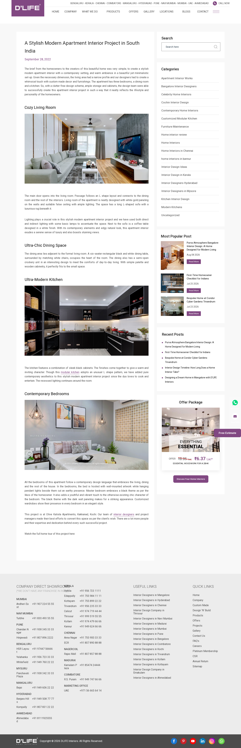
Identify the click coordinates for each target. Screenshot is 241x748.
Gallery (149, 11)
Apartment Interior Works (177, 78)
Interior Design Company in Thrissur (148, 612)
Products (113, 11)
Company (70, 11)
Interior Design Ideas (174, 166)
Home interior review (174, 134)
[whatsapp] (221, 741)
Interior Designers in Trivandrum (151, 654)
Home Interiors (170, 142)
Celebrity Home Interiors (176, 94)
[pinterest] (183, 741)
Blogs (186, 11)
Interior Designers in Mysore (178, 191)
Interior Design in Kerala (176, 175)
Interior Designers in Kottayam (150, 664)
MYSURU (21, 668)
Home (55, 11)
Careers (197, 646)
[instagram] (212, 741)
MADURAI (70, 660)
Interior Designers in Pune (148, 633)
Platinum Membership (205, 651)
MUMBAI (21, 599)
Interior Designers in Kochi (148, 649)
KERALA (69, 586)
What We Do (90, 11)
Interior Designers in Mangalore (151, 595)
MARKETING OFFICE (76, 685)
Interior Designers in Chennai (149, 605)
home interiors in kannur (176, 158)
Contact (203, 11)
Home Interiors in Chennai (177, 150)
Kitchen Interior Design (175, 199)
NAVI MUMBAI (24, 613)
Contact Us (199, 635)
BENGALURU (23, 644)
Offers (133, 11)
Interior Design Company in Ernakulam (148, 671)
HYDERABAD (23, 694)
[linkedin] (202, 741)
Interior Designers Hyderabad (179, 183)
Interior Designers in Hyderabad (151, 600)
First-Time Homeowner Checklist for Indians (188, 352)
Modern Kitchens (171, 207)
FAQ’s (196, 640)
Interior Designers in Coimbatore (152, 644)
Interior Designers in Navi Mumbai (152, 618)
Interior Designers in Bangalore (151, 639)
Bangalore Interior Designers (179, 86)
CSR (195, 656)
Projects (197, 625)
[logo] (27, 8)
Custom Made (201, 605)
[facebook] (174, 741)
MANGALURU (24, 682)
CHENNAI (69, 632)
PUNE (19, 624)
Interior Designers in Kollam (149, 659)
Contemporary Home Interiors (179, 110)
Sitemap (197, 666)
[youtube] (193, 741)
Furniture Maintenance (175, 126)
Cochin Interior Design (175, 102)
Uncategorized (170, 215)
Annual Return (200, 661)
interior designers (123, 514)
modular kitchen (70, 372)
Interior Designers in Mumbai (150, 628)
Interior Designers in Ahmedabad (152, 677)
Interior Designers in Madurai (150, 623)
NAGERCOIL (71, 649)
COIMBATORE (72, 674)
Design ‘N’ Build (202, 610)
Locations (166, 11)
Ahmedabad (24, 713)
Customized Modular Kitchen (179, 118)
